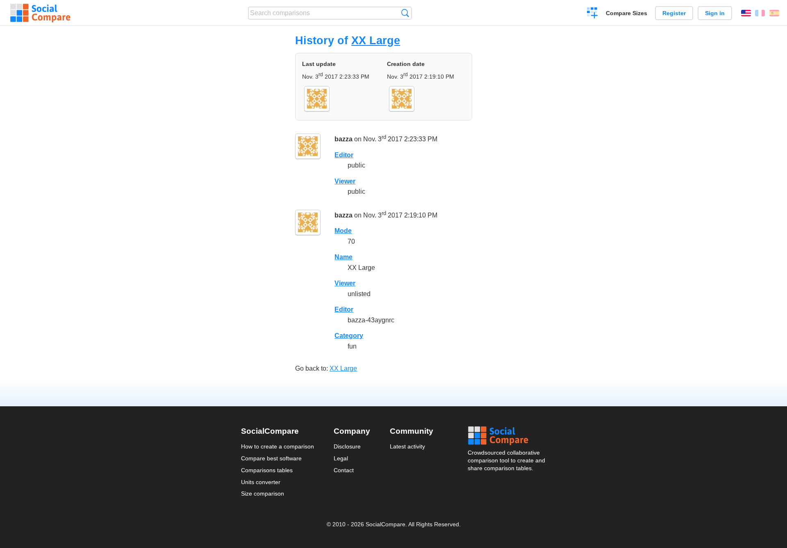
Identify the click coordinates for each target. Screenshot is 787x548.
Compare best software (271, 458)
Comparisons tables (267, 470)
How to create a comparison (277, 446)
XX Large (375, 40)
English (746, 13)
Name (343, 257)
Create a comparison (592, 13)
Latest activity (407, 446)
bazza (343, 139)
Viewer (344, 181)
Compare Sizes (626, 13)
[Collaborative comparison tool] (40, 13)
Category (348, 335)
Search (405, 13)
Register (674, 13)
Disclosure (347, 446)
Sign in (715, 13)
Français (760, 13)
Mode (343, 230)
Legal (341, 458)
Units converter (260, 482)
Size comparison (262, 493)
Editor (343, 155)
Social (507, 436)
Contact (344, 470)
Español (774, 13)
